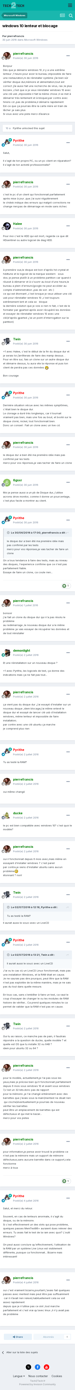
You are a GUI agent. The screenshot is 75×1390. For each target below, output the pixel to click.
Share (19, 1336)
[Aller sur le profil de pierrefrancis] (7, 56)
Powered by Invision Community (37, 1384)
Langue (18, 1376)
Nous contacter (38, 1376)
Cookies (57, 1376)
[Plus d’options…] (68, 56)
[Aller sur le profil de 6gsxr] (7, 483)
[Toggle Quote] (8, 532)
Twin (44, 954)
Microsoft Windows (36, 39)
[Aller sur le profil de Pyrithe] (7, 143)
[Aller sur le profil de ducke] (7, 815)
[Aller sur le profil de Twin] (7, 341)
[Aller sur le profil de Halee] (7, 226)
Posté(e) (25, 58)
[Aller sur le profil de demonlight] (7, 653)
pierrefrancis (15, 36)
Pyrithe (17, 128)
